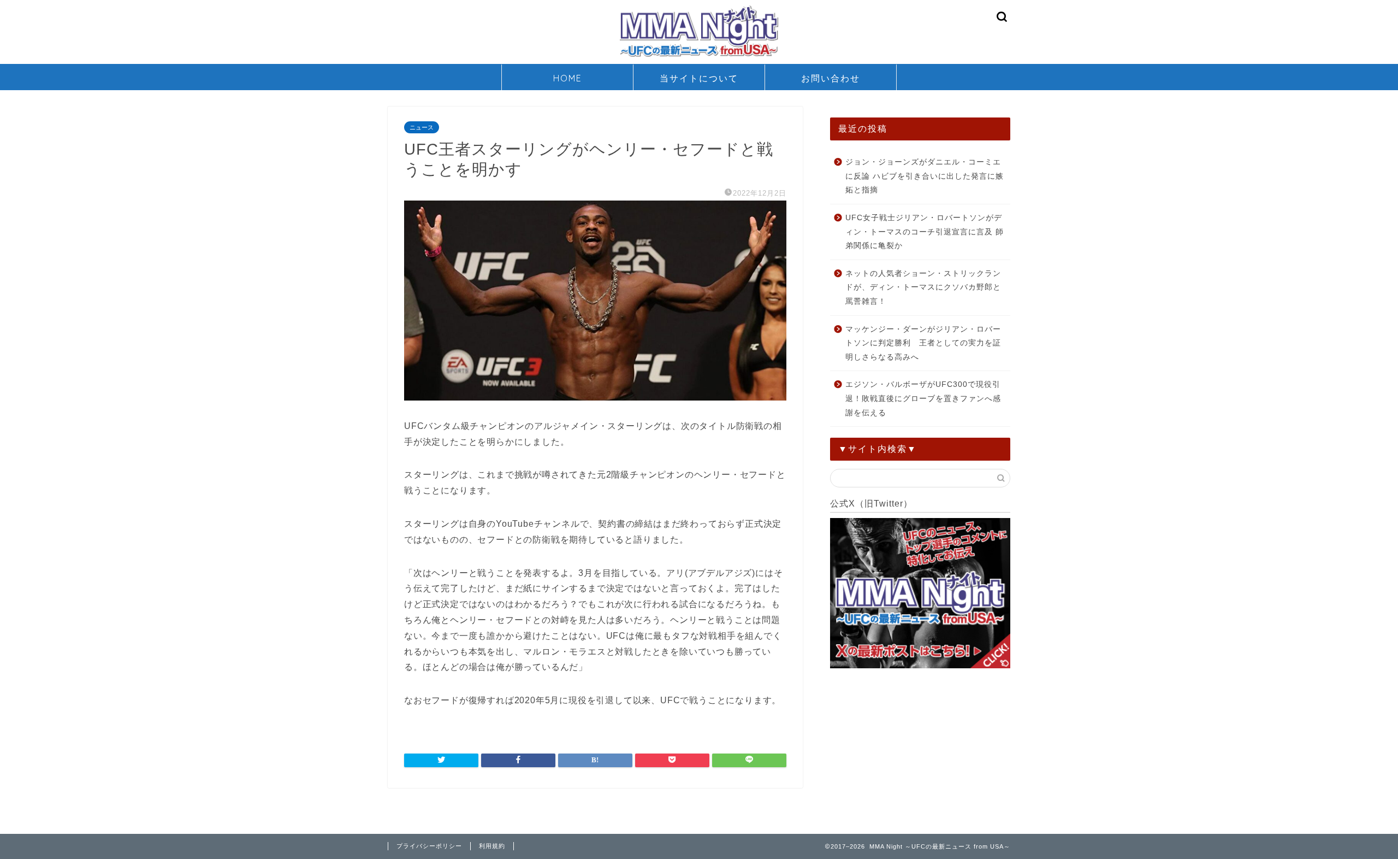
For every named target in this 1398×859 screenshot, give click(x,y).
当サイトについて (699, 78)
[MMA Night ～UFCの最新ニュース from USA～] (699, 56)
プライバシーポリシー (429, 846)
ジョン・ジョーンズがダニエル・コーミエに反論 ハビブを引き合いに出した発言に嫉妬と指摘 (924, 176)
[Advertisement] (920, 749)
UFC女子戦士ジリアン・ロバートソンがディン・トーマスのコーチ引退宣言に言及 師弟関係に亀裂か (924, 232)
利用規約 (492, 846)
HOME (567, 78)
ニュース (422, 127)
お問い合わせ (830, 78)
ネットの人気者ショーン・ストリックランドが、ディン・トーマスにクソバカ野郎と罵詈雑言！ (923, 287)
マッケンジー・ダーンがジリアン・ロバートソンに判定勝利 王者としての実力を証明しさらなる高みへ (923, 343)
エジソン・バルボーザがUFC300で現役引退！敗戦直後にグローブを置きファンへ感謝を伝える (923, 398)
